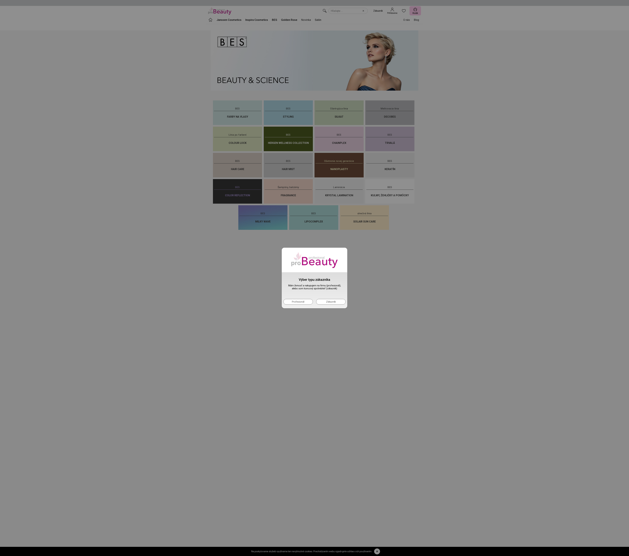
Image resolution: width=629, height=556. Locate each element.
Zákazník (331, 301)
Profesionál (298, 301)
